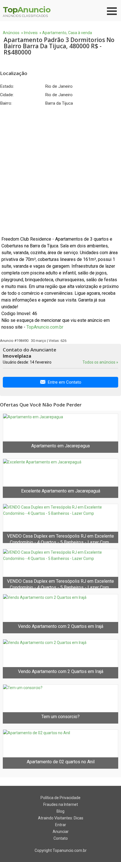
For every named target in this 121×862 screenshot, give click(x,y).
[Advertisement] (60, 171)
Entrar (60, 825)
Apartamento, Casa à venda (67, 32)
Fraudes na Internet (60, 804)
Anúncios (11, 32)
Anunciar (61, 831)
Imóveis (31, 32)
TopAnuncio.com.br (44, 327)
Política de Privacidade (60, 797)
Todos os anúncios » (100, 362)
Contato (60, 838)
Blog (60, 811)
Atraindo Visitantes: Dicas (60, 818)
